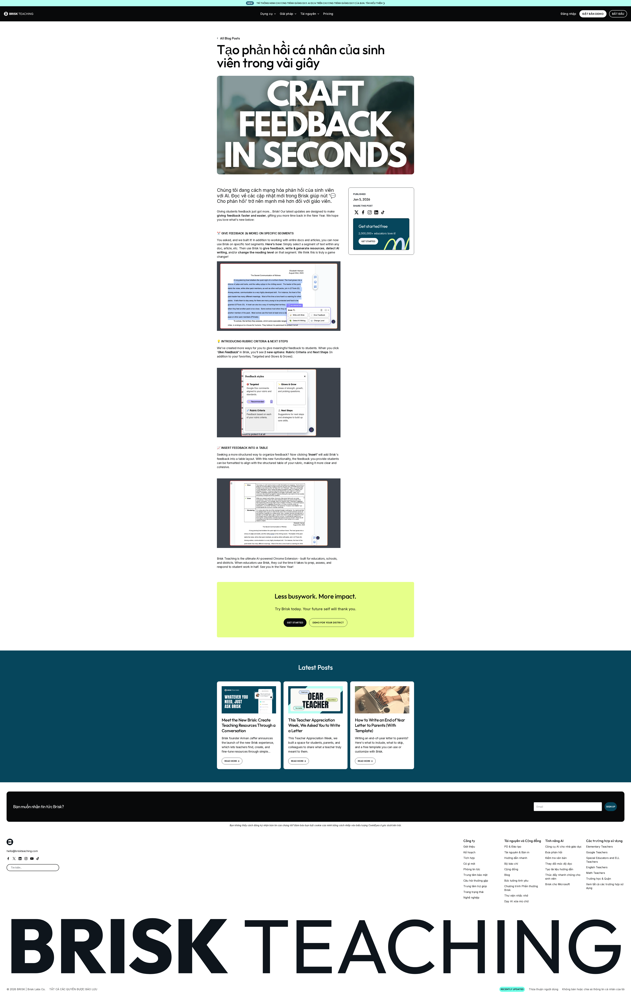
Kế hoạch (469, 852)
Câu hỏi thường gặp (475, 880)
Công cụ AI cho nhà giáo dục (563, 846)
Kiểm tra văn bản (556, 858)
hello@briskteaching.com (22, 851)
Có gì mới (469, 863)
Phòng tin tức (471, 869)
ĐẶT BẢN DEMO (593, 13)
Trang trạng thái (473, 892)
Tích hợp (469, 858)
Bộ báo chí (511, 863)
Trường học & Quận (598, 878)
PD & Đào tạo (512, 846)
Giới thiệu (469, 846)
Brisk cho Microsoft (557, 884)
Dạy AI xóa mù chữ (516, 901)
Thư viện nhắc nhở (516, 895)
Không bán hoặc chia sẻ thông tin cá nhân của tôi (593, 989)
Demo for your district (328, 622)
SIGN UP (610, 806)
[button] (268, 13)
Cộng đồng (511, 869)
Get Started (368, 241)
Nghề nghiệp (471, 897)
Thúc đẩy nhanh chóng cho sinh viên (562, 876)
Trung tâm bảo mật (475, 874)
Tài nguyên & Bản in (516, 852)
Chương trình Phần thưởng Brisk (521, 888)
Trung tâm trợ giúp (475, 886)
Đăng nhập (568, 13)
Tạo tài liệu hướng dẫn (559, 869)
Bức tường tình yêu (516, 880)
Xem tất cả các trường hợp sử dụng (604, 886)
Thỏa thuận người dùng (543, 989)
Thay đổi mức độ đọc (558, 863)
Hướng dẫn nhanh (515, 858)
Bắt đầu (618, 13)
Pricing (328, 13)
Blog (507, 874)
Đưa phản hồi (553, 852)
